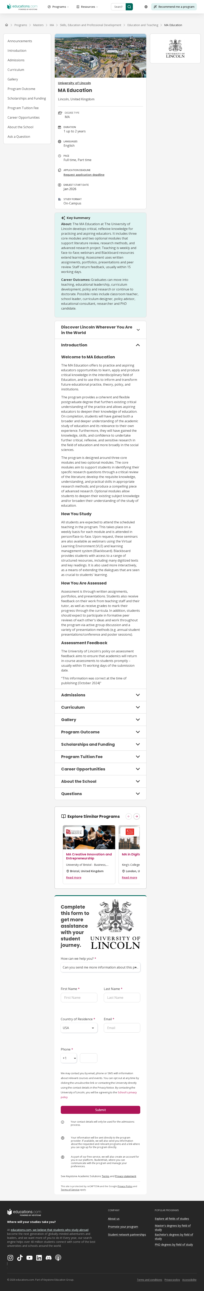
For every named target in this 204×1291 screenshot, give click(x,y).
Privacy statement (125, 1176)
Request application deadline (84, 175)
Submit (100, 1110)
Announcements (20, 41)
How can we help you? (78, 958)
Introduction (17, 50)
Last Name (113, 989)
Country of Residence (78, 1019)
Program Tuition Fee (23, 108)
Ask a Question (19, 136)
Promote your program (123, 1226)
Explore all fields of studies (172, 1219)
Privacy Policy (125, 1186)
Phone (67, 1049)
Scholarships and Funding (27, 98)
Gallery (13, 79)
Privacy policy (172, 1279)
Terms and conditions (149, 1279)
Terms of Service (70, 1189)
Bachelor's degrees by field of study (174, 1236)
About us (114, 1219)
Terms (105, 1176)
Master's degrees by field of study (173, 1227)
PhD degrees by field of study (174, 1244)
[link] (173, 25)
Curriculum (16, 69)
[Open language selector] (146, 6)
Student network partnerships (127, 1234)
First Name (70, 989)
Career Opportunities (24, 117)
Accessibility (189, 1279)
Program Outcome (21, 89)
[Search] (129, 6)
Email (109, 1019)
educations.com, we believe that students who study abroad (49, 1230)
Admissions (16, 60)
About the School (20, 127)
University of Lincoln (74, 83)
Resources (88, 7)
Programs (59, 7)
